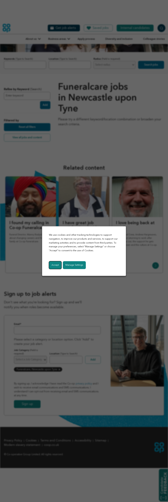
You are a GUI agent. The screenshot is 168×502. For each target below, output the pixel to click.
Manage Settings (74, 265)
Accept (55, 265)
